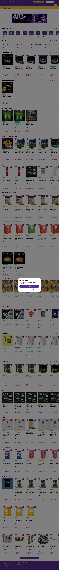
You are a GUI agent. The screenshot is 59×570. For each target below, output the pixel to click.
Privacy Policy (31, 289)
